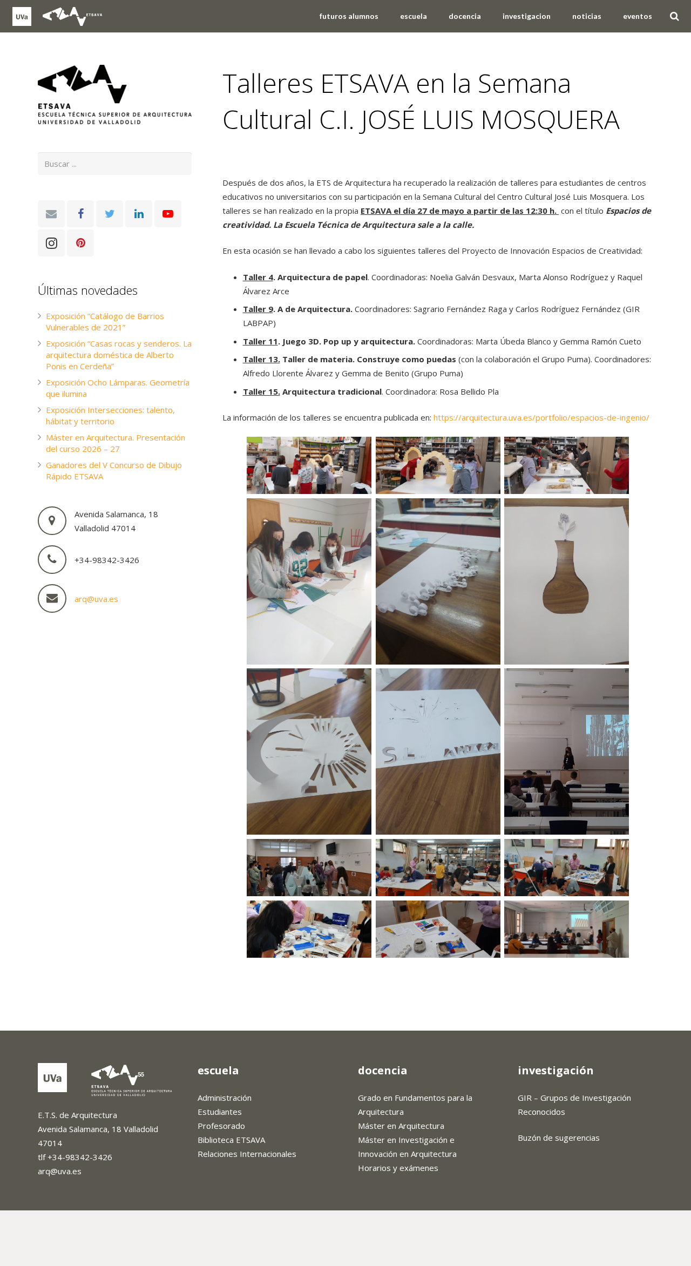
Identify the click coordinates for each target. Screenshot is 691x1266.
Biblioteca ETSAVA (231, 1139)
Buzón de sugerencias (559, 1137)
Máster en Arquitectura (401, 1125)
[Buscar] (674, 16)
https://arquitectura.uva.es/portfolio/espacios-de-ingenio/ (541, 417)
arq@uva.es (96, 598)
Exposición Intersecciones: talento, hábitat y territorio (110, 415)
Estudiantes (220, 1111)
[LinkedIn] (138, 213)
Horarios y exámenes (398, 1167)
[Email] (51, 213)
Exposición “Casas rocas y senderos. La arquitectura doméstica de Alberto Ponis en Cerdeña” (119, 354)
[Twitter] (109, 213)
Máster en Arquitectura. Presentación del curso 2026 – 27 (115, 443)
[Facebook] (80, 213)
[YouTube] (167, 213)
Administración (225, 1097)
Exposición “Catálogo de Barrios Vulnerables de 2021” (105, 321)
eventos (246, 158)
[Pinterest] (80, 242)
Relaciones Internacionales (247, 1153)
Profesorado (221, 1125)
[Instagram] (51, 242)
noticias (277, 158)
